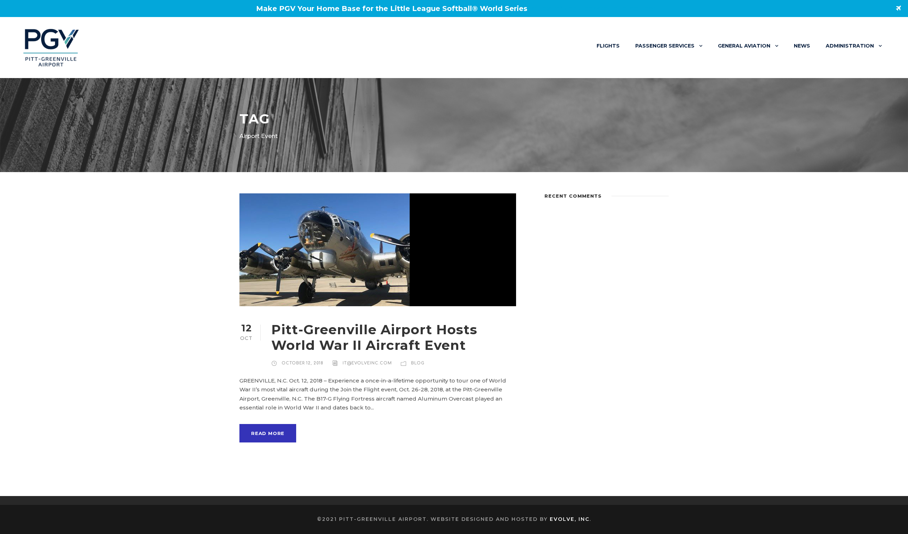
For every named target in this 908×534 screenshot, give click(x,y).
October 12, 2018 (302, 363)
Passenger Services (664, 46)
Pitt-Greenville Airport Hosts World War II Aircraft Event (374, 337)
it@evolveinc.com (367, 363)
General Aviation (744, 46)
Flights (608, 46)
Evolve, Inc (569, 519)
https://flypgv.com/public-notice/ (593, 8)
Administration (850, 46)
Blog (418, 363)
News (802, 46)
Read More (267, 433)
